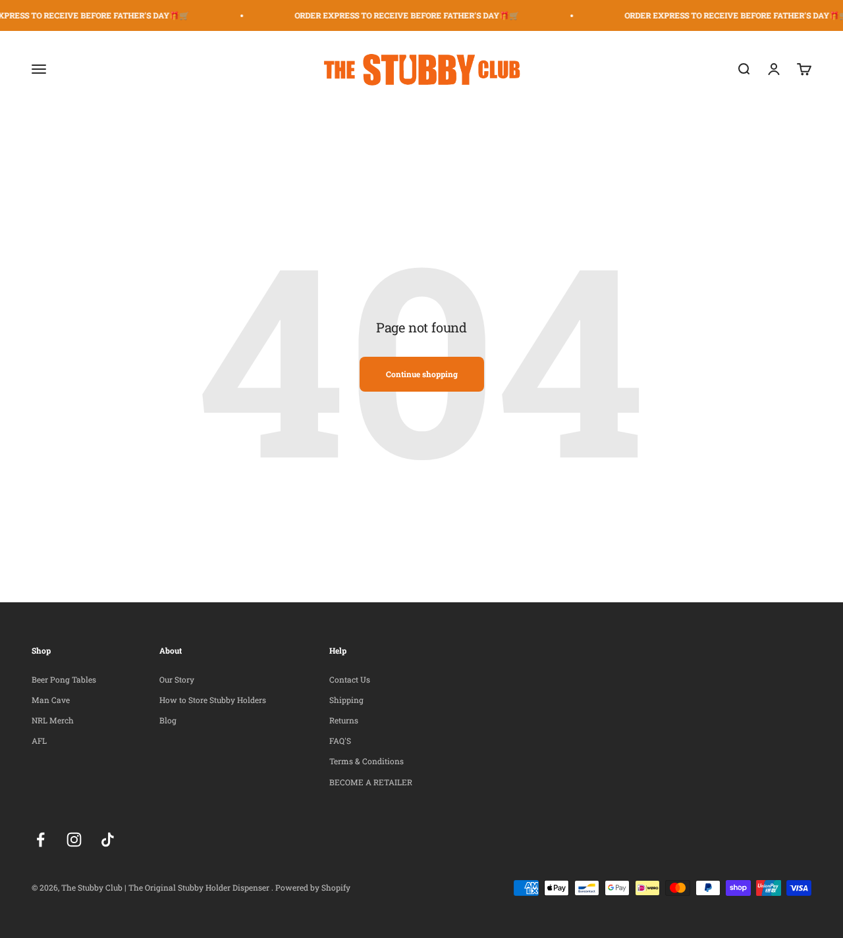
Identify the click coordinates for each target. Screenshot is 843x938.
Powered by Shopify (312, 887)
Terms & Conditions (366, 761)
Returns (343, 720)
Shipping (346, 699)
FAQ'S (340, 740)
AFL (39, 740)
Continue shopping (422, 374)
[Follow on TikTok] (108, 839)
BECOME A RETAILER (370, 782)
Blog (168, 720)
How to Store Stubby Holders (212, 699)
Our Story (176, 679)
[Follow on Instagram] (74, 839)
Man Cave (51, 699)
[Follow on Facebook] (40, 839)
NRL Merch (53, 720)
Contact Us (349, 679)
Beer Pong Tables (64, 679)
